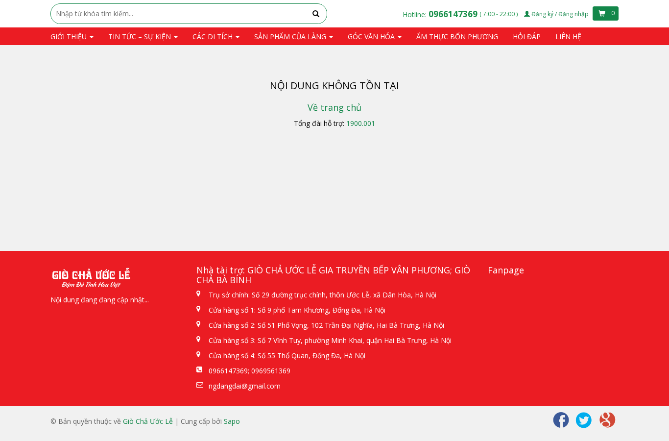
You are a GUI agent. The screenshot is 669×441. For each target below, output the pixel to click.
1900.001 (360, 123)
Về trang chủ (334, 107)
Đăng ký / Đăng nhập (560, 14)
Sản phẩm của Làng (291, 36)
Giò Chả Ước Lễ (148, 421)
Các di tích (213, 36)
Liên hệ (568, 36)
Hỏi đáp (527, 36)
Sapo (232, 421)
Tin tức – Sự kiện (140, 36)
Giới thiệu (69, 36)
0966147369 (454, 14)
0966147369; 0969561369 (249, 370)
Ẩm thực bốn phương (457, 36)
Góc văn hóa (372, 36)
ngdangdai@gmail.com (245, 386)
